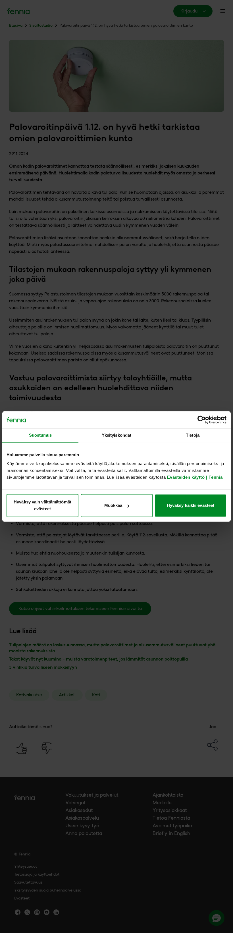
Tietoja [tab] (192, 435)
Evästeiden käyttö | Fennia (195, 477)
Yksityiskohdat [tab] (116, 435)
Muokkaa (113, 505)
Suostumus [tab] (40, 435)
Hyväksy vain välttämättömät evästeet (42, 505)
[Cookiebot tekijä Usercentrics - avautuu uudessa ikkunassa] (201, 419)
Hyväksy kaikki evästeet (190, 505)
